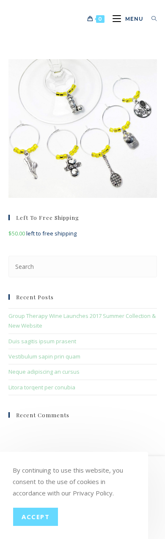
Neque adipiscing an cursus (44, 371)
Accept (36, 516)
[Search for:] (151, 19)
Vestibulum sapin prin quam (44, 356)
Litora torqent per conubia (41, 387)
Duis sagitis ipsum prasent (42, 341)
